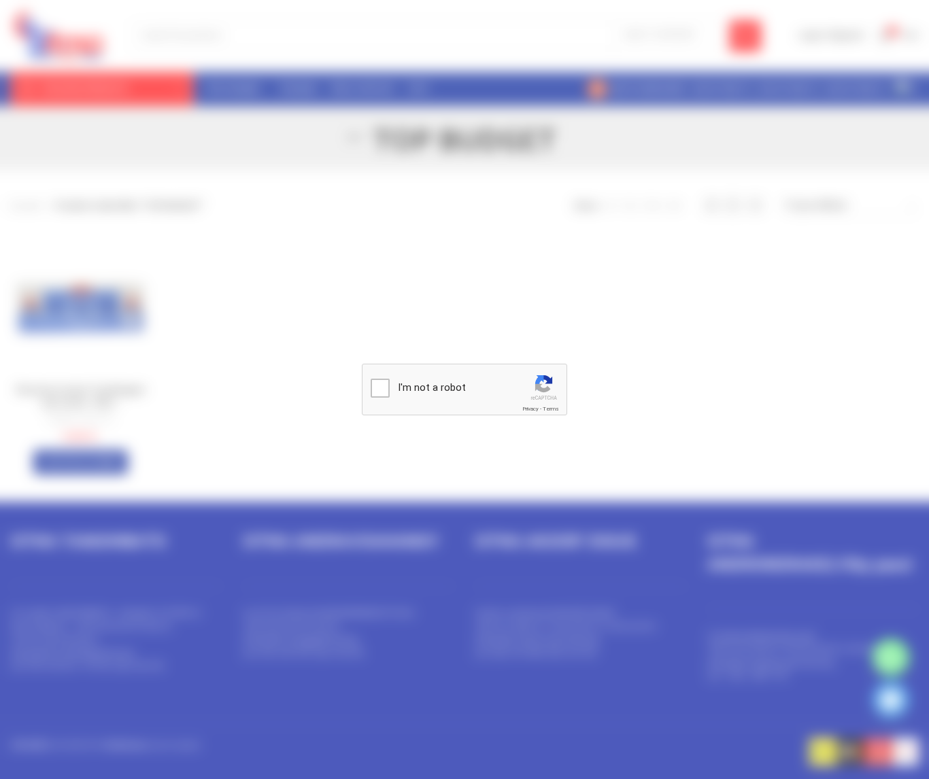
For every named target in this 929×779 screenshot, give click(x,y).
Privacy (530, 409)
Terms (551, 409)
